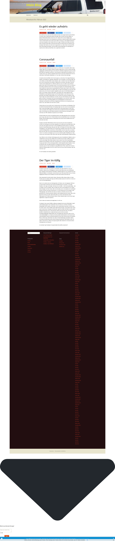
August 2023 (77, 281)
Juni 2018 (76, 386)
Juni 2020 (76, 343)
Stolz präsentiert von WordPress (60, 451)
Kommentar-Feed (62, 244)
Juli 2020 (76, 341)
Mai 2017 (76, 410)
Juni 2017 (76, 408)
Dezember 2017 (78, 397)
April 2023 (77, 289)
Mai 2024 (76, 270)
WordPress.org (61, 246)
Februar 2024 (77, 276)
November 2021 (78, 317)
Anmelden (61, 241)
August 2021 (77, 320)
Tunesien (29, 250)
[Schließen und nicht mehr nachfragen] (113, 539)
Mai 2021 (76, 322)
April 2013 (77, 442)
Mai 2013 (76, 440)
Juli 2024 (76, 266)
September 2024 (78, 263)
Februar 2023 (77, 292)
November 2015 (78, 425)
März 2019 (77, 369)
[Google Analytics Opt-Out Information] (1, 539)
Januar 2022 (77, 313)
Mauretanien (30, 248)
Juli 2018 (76, 384)
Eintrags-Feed (61, 242)
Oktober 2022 (77, 300)
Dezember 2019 (78, 354)
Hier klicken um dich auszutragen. (82, 538)
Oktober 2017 (77, 401)
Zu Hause (49, 62)
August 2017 (77, 404)
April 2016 (77, 419)
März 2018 (77, 391)
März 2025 (77, 255)
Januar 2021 (77, 330)
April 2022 (77, 309)
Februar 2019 (77, 371)
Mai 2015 (76, 427)
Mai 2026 (76, 240)
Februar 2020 (77, 350)
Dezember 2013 (78, 436)
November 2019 (78, 356)
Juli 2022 (76, 304)
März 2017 (77, 414)
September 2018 (78, 380)
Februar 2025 (77, 257)
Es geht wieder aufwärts (53, 26)
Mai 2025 (76, 251)
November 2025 (78, 244)
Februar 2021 (77, 328)
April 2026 (77, 242)
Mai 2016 (76, 417)
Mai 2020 (76, 345)
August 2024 (77, 264)
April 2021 (77, 324)
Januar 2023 (77, 294)
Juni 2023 (76, 285)
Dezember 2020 (78, 332)
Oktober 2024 (77, 261)
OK (87, 540)
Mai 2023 (76, 287)
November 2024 (78, 259)
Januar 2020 (77, 352)
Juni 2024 (76, 268)
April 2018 (77, 389)
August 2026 (77, 235)
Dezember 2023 (78, 279)
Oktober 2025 (77, 246)
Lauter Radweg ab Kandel (47, 235)
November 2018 (78, 376)
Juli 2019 (76, 363)
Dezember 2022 (78, 296)
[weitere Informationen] (72, 33)
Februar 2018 (77, 393)
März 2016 (77, 421)
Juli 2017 (76, 406)
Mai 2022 (76, 307)
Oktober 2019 (77, 358)
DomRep (29, 240)
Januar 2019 (77, 373)
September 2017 (78, 402)
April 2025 (77, 253)
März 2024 (77, 274)
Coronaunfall (46, 59)
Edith (54, 29)
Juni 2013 (76, 438)
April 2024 (77, 272)
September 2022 (78, 302)
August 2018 (77, 382)
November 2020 (78, 333)
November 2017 (78, 399)
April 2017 (77, 412)
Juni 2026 (76, 238)
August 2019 (77, 361)
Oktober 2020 (77, 335)
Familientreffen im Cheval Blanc (48, 240)
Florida (29, 242)
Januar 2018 (77, 395)
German (99, 0)
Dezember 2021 (78, 315)
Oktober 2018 (77, 378)
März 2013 (77, 443)
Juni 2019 (76, 365)
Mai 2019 (76, 367)
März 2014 (77, 430)
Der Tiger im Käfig (49, 160)
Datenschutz (28, 15)
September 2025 (78, 248)
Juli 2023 (76, 283)
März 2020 (77, 348)
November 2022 (78, 298)
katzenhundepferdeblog (32, 244)
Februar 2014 (77, 432)
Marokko (49, 29)
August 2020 (77, 339)
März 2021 (77, 326)
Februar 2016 (77, 423)
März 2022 (77, 311)
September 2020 (78, 337)
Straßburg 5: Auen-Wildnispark (48, 243)
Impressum (35, 15)
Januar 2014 (77, 434)
